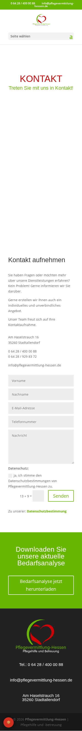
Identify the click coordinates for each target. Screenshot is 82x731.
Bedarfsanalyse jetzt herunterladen (41, 585)
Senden (61, 496)
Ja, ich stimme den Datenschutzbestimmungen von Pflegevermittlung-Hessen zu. (32, 480)
